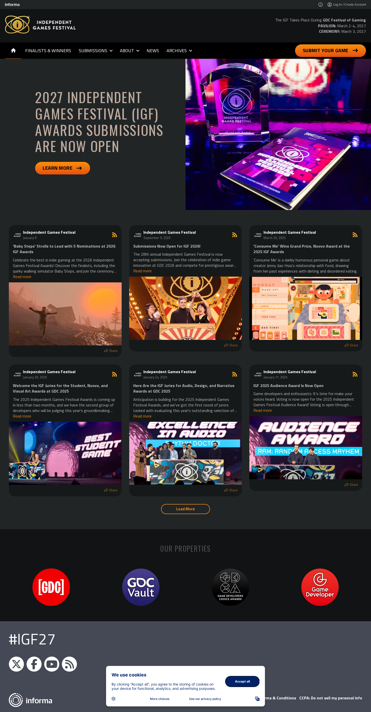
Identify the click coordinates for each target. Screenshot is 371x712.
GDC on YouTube (51, 664)
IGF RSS (69, 664)
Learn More (57, 168)
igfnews (16, 664)
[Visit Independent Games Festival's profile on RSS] (18, 235)
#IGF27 (32, 638)
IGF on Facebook (34, 664)
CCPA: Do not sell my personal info (330, 698)
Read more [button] (22, 276)
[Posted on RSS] (115, 235)
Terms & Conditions (278, 698)
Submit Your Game (326, 50)
